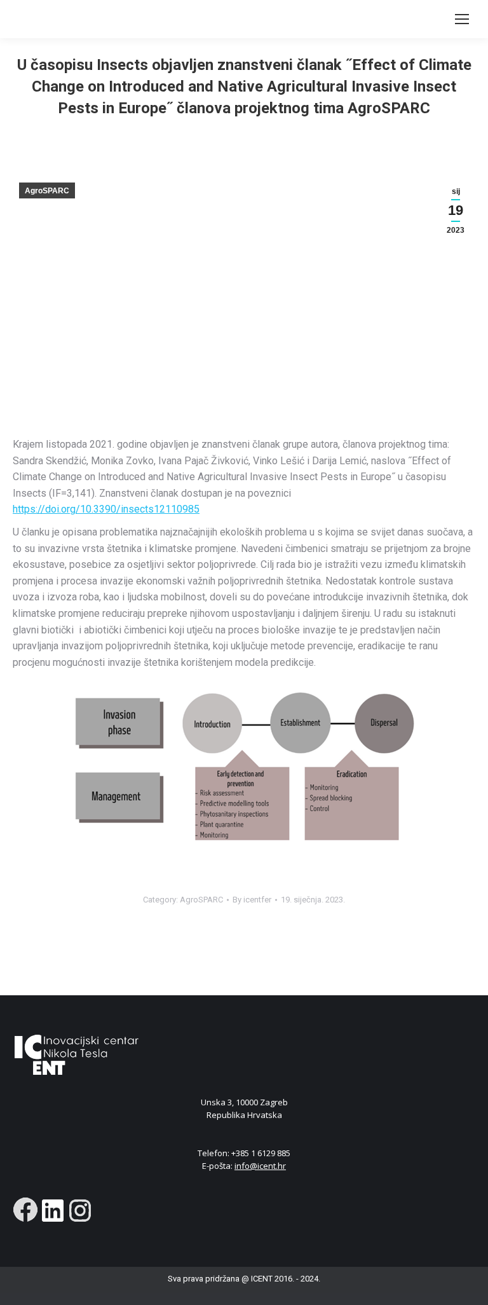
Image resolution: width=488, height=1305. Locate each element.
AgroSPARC (47, 190)
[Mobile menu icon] (462, 19)
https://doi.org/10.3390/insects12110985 (106, 509)
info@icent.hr (260, 1165)
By (252, 899)
